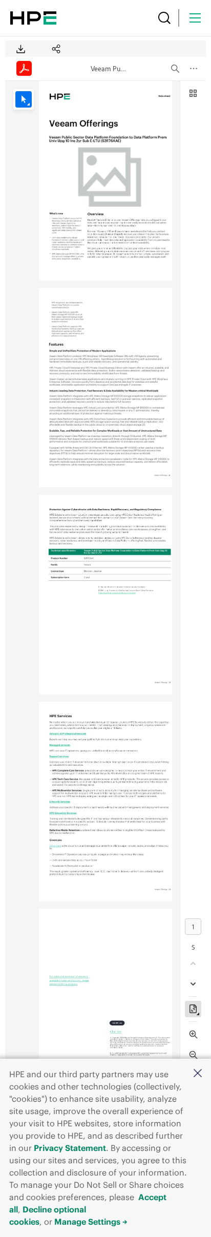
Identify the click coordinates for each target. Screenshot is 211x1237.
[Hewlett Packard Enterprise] (33, 18)
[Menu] (195, 18)
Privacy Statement (70, 1148)
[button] (198, 1074)
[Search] (164, 18)
